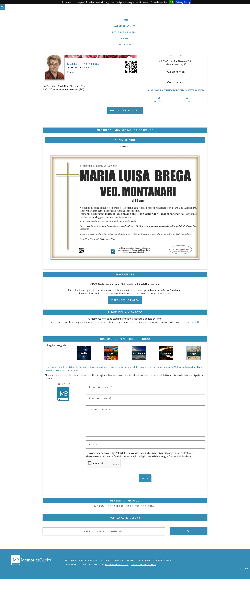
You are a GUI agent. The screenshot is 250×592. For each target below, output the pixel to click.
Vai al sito (159, 101)
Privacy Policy (183, 2)
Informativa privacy (143, 565)
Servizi (125, 36)
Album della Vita (125, 24)
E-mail (187, 101)
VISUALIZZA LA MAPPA (125, 300)
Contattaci (125, 42)
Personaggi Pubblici (125, 30)
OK (171, 2)
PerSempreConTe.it (116, 565)
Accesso (243, 568)
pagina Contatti (191, 322)
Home (125, 17)
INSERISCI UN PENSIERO (125, 110)
